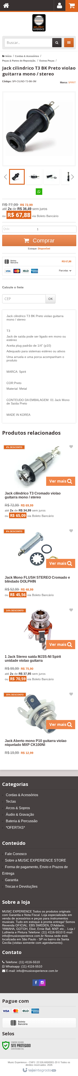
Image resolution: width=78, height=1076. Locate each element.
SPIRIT (72, 82)
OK (50, 299)
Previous (5, 177)
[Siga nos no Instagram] (42, 982)
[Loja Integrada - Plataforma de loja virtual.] (39, 1070)
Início (8, 56)
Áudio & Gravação (20, 814)
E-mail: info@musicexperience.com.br (31, 970)
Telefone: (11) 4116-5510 (22, 962)
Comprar (43, 240)
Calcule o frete (13, 287)
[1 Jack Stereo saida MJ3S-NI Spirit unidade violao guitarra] (38, 646)
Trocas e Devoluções (21, 886)
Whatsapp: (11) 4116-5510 (23, 966)
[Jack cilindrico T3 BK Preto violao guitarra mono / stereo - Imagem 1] (17, 177)
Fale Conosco (16, 854)
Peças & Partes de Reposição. (19, 60)
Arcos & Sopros (18, 808)
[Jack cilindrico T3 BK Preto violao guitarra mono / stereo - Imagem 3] (51, 177)
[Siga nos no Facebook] (35, 982)
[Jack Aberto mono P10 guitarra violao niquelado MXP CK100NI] (38, 725)
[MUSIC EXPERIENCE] (39, 23)
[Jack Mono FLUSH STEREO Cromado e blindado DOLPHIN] (38, 564)
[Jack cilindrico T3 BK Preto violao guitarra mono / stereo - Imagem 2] (34, 177)
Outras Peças (46, 60)
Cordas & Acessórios (27, 56)
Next (73, 175)
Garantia (11, 880)
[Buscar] (57, 42)
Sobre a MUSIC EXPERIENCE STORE (35, 860)
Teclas (11, 801)
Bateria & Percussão (21, 821)
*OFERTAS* (15, 827)
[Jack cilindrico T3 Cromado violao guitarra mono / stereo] (38, 482)
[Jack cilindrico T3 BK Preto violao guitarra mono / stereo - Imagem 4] (69, 177)
